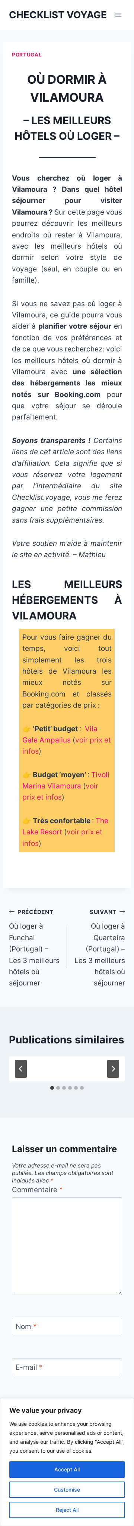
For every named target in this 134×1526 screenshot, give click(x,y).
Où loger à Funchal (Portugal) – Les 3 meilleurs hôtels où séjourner (34, 948)
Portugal (27, 55)
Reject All (67, 1510)
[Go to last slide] (21, 1069)
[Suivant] (113, 1069)
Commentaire (37, 1189)
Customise (67, 1489)
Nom (26, 1326)
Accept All (67, 1469)
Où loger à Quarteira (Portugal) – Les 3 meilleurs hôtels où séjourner (99, 948)
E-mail (29, 1367)
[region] (67, 1462)
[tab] (52, 1088)
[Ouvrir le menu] (118, 15)
